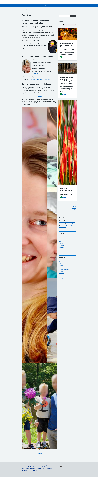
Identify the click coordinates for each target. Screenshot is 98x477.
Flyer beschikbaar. (71, 223)
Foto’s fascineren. (36, 466)
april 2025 (61, 241)
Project (60, 275)
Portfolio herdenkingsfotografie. (29, 468)
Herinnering (61, 271)
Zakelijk (50, 466)
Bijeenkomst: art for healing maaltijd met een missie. (42, 79)
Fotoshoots (44, 466)
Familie (36, 5)
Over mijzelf (53, 5)
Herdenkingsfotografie (64, 269)
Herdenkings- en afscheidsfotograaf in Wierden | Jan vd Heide (39, 465)
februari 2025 (62, 245)
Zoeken (73, 16)
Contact (40, 96)
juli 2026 (61, 236)
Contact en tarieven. (71, 5)
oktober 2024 (62, 251)
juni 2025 (61, 237)
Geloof (60, 267)
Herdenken (30, 5)
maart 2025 (61, 243)
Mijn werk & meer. (44, 5)
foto (60, 261)
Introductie (61, 273)
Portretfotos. (35, 73)
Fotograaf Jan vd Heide (29, 2)
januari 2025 (61, 247)
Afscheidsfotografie (63, 260)
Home (24, 5)
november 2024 (62, 249)
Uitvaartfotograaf (63, 278)
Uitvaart (61, 276)
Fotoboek (61, 263)
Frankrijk (61, 265)
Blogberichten (61, 5)
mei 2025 (61, 239)
